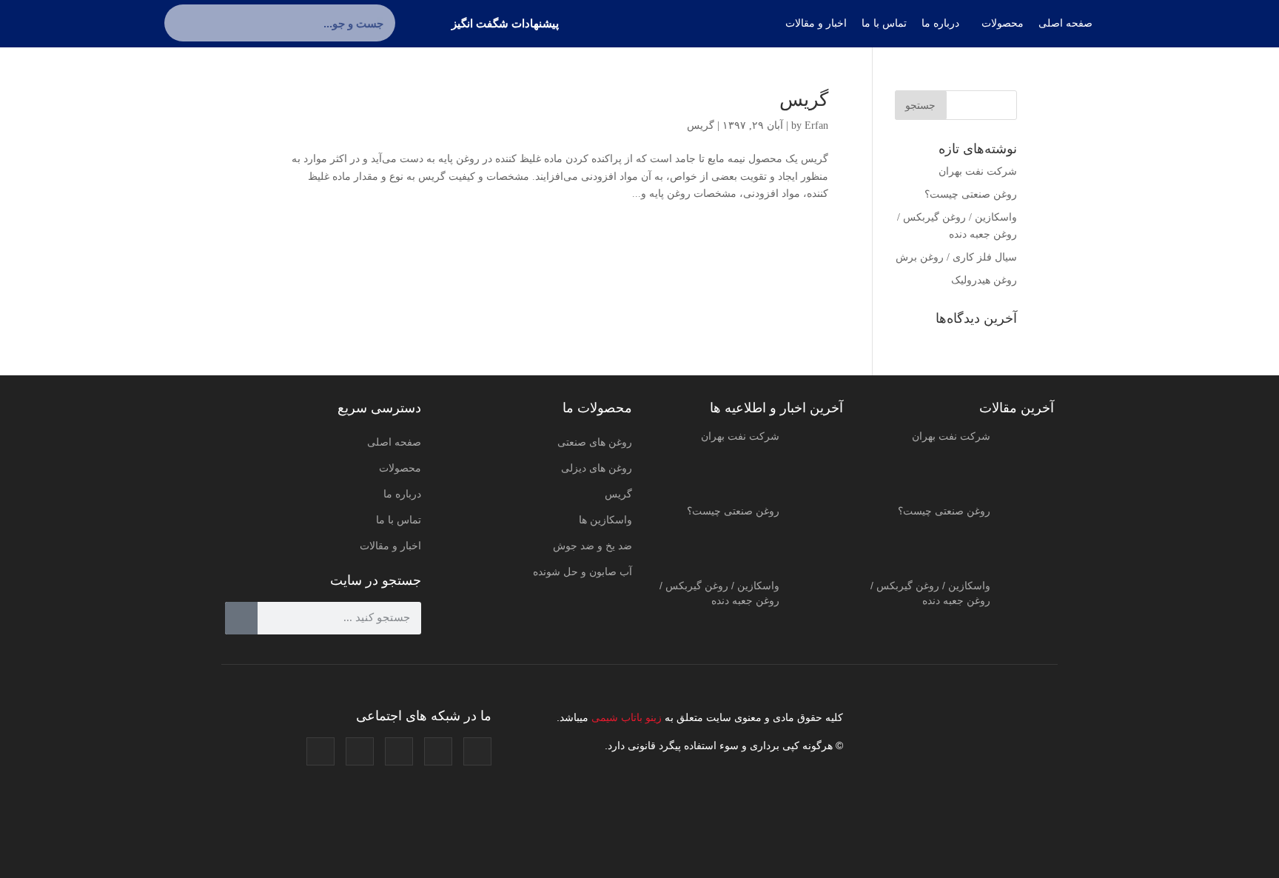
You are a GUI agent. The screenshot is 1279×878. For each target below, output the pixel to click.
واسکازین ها (605, 520)
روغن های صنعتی (594, 442)
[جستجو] (182, 22)
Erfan (816, 125)
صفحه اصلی (394, 442)
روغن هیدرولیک (984, 280)
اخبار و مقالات (390, 546)
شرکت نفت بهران (978, 171)
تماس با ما (398, 520)
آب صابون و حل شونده (582, 571)
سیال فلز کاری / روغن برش (956, 257)
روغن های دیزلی (596, 468)
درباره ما (402, 494)
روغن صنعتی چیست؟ (970, 194)
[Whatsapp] (320, 751)
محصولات (400, 468)
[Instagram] (477, 751)
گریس (803, 99)
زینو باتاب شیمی (625, 717)
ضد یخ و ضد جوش (592, 546)
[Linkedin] (360, 751)
